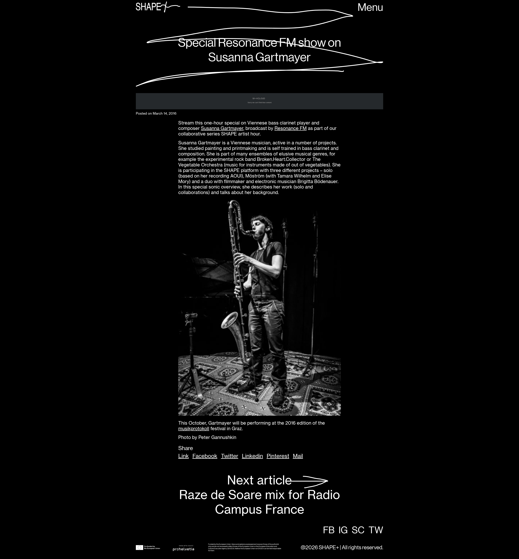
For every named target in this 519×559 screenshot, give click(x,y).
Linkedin (252, 456)
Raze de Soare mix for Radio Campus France (259, 495)
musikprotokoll (193, 428)
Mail (298, 456)
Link (183, 456)
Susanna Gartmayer (222, 128)
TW (376, 530)
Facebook (204, 456)
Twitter (229, 456)
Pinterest (278, 456)
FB (329, 530)
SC (358, 530)
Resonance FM (291, 128)
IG (343, 530)
